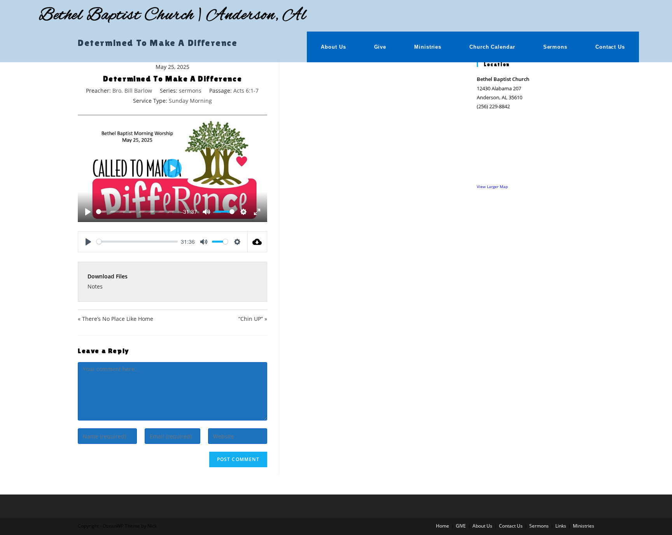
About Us (482, 526)
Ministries (583, 526)
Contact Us (511, 526)
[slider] (137, 211)
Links (560, 526)
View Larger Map (492, 186)
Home (442, 526)
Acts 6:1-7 (246, 90)
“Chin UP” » (252, 318)
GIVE (461, 526)
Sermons (539, 526)
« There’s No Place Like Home (115, 318)
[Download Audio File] (257, 241)
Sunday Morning (190, 100)
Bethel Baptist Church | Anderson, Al (172, 15)
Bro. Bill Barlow (132, 90)
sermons (190, 90)
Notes (95, 286)
